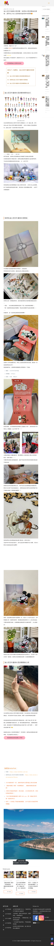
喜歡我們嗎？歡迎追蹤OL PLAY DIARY (20, 862)
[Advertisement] (21, 203)
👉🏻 (13, 63)
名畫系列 (10, 48)
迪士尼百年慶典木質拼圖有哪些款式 (20, 76)
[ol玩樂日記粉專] (35, 920)
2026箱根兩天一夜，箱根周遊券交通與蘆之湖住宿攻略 (21, 782)
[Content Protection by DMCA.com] (36, 923)
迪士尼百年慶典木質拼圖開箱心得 (19, 83)
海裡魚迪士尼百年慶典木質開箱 (19, 80)
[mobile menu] (49, 3)
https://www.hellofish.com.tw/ (19, 772)
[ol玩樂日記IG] (41, 920)
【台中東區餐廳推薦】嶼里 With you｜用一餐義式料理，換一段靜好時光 (21, 886)
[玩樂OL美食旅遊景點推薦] (26, 3)
